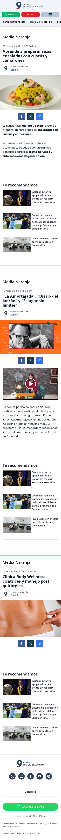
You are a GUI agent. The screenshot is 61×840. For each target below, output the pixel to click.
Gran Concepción (14, 22)
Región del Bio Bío (41, 22)
